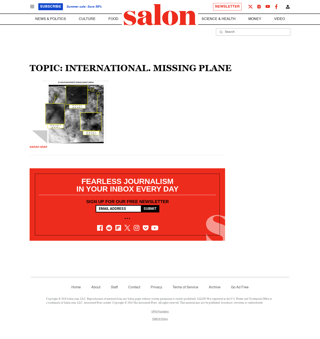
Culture (87, 19)
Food (113, 19)
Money (254, 19)
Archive (215, 287)
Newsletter (227, 6)
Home (76, 287)
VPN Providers (160, 312)
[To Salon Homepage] (160, 14)
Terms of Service (185, 287)
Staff (114, 287)
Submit (150, 209)
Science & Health (219, 19)
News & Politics (50, 19)
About (95, 287)
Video (279, 19)
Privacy (156, 287)
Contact (134, 287)
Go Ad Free (240, 287)
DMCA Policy (160, 319)
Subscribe (50, 6)
